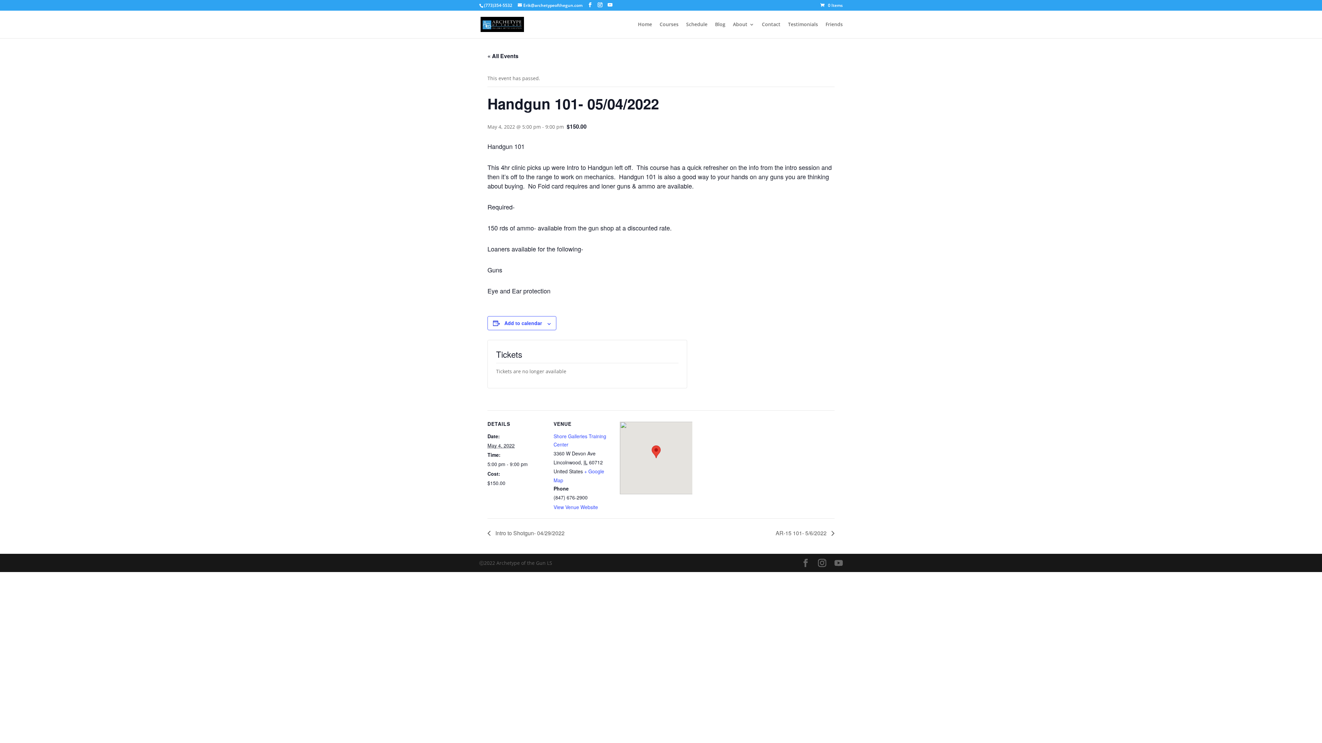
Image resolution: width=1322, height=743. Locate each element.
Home (645, 25)
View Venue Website (576, 507)
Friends (834, 25)
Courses (669, 25)
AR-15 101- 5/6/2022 (802, 533)
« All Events (502, 56)
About (740, 25)
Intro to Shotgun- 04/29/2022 (529, 533)
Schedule (696, 25)
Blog (720, 25)
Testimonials (803, 25)
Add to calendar (523, 323)
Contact (771, 25)
